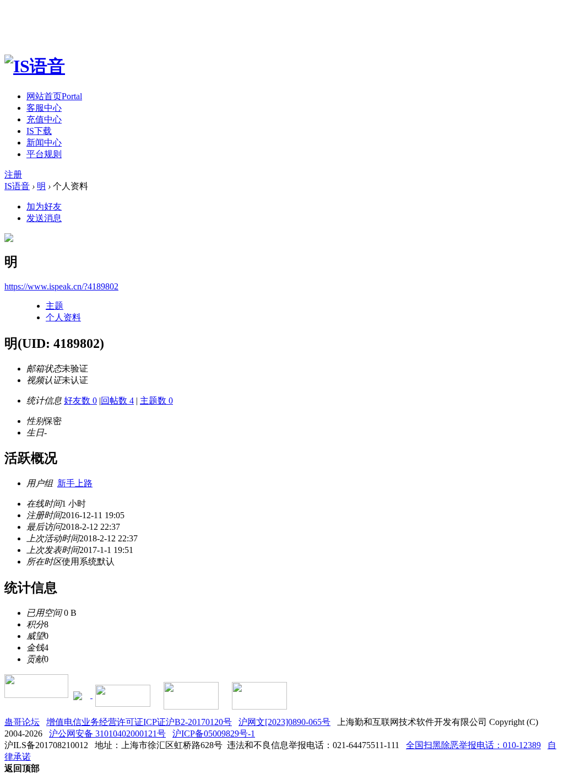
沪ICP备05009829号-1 (213, 733)
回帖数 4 (117, 400)
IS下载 (39, 131)
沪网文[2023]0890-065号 (284, 722)
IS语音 (17, 186)
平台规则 (44, 154)
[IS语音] (34, 66)
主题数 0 (156, 400)
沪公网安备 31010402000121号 (107, 733)
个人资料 (63, 317)
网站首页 (54, 96)
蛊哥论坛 (22, 722)
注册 (13, 174)
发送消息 (44, 218)
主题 (54, 305)
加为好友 (44, 206)
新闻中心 (44, 142)
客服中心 (44, 107)
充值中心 (44, 119)
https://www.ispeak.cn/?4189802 (61, 286)
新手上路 (75, 483)
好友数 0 (80, 400)
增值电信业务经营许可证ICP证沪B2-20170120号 (139, 722)
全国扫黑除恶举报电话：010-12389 (473, 745)
